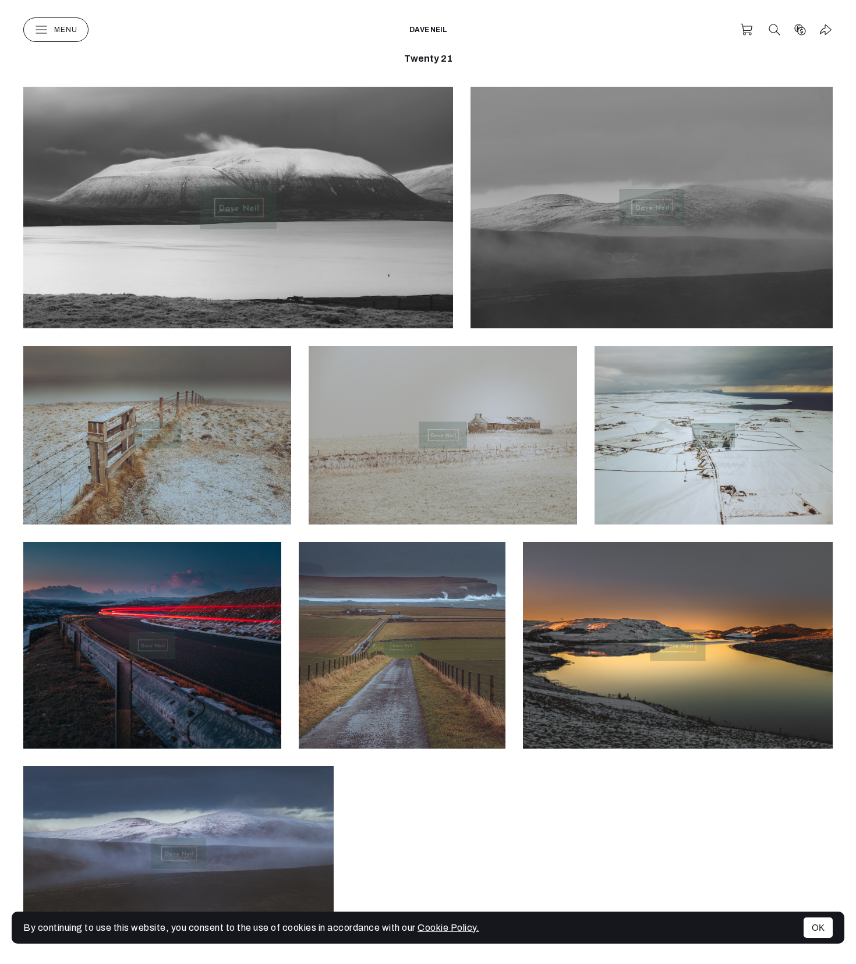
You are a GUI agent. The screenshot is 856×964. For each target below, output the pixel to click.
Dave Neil (428, 30)
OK (818, 928)
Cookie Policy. (448, 928)
